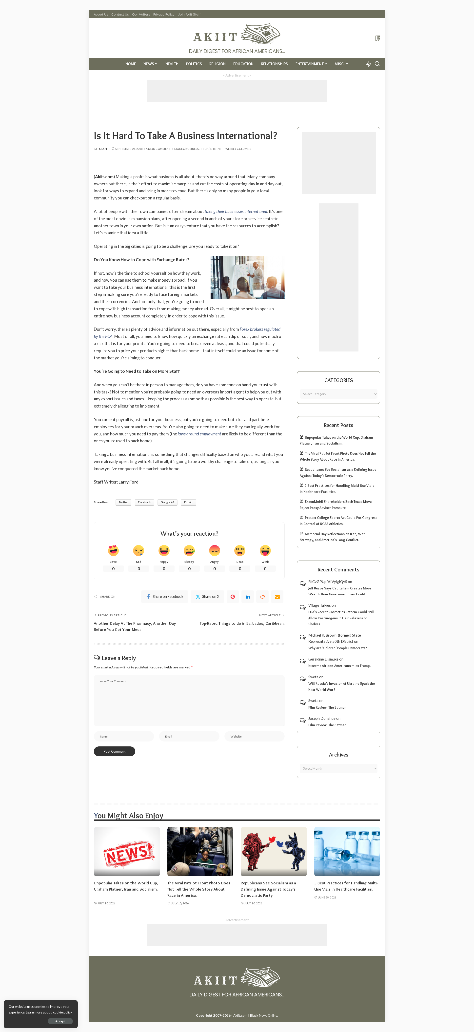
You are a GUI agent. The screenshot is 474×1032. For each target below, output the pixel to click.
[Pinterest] (233, 596)
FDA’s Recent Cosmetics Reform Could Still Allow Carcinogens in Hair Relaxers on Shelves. (341, 618)
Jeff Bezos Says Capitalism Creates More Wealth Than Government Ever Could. (339, 591)
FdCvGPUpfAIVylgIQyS (327, 581)
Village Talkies (319, 605)
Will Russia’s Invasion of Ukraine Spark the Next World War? (341, 686)
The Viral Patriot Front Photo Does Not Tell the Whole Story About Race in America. (198, 888)
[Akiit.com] (237, 38)
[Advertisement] (237, 91)
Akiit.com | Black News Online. (255, 1015)
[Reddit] (262, 596)
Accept (60, 1021)
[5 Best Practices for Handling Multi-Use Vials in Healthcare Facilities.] (347, 851)
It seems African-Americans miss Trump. (339, 665)
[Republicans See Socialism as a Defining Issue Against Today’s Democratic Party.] (274, 851)
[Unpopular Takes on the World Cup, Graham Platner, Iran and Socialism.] (127, 851)
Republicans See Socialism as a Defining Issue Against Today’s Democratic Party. (268, 888)
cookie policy (62, 1012)
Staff (103, 148)
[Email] (277, 596)
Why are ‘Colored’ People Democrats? (337, 648)
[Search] (377, 64)
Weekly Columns (238, 148)
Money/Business (186, 148)
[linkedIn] (247, 596)
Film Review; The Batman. (327, 707)
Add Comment (160, 148)
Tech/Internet (212, 148)
